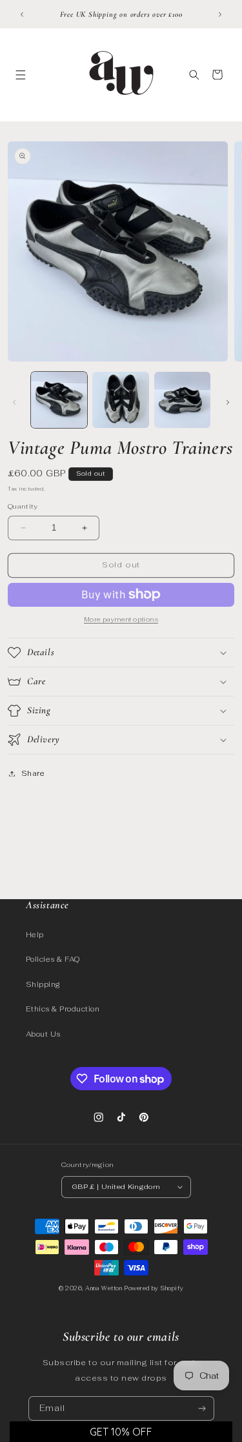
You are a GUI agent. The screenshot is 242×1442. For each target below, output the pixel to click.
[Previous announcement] (22, 14)
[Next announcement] (220, 14)
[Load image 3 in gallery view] (182, 400)
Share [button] (33, 773)
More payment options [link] (121, 619)
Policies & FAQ (53, 959)
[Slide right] (228, 403)
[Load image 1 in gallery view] (59, 400)
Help (35, 934)
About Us (43, 1034)
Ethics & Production (62, 1008)
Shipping (43, 984)
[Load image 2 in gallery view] (120, 400)
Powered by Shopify (153, 1288)
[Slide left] (14, 403)
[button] (20, 74)
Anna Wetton (103, 1288)
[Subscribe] (201, 1408)
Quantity (23, 506)
